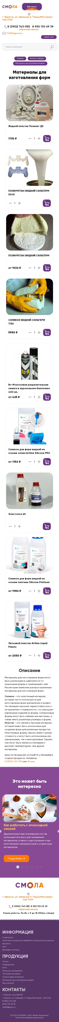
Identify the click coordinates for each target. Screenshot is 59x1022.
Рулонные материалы (12, 971)
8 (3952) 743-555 (18, 26)
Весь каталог (8, 983)
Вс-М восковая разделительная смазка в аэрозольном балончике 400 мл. (29, 388)
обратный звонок (29, 29)
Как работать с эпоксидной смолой (26, 827)
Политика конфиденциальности (29, 1017)
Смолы (5, 961)
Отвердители (8, 964)
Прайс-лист (49, 37)
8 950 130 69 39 (42, 26)
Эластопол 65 (17, 513)
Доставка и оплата (10, 950)
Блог (4, 946)
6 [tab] (41, 867)
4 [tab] (32, 867)
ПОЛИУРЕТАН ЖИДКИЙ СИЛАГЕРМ (28, 255)
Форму (31, 761)
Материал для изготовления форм (18, 980)
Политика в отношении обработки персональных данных (28, 940)
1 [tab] (17, 867)
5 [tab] (36, 867)
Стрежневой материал (13, 977)
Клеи (4, 967)
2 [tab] (22, 867)
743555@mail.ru (14, 33)
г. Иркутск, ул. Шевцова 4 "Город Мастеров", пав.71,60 (27, 18)
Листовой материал (11, 974)
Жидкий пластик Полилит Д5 (25, 126)
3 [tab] (27, 867)
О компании (7, 937)
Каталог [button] (32, 6)
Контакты (6, 943)
